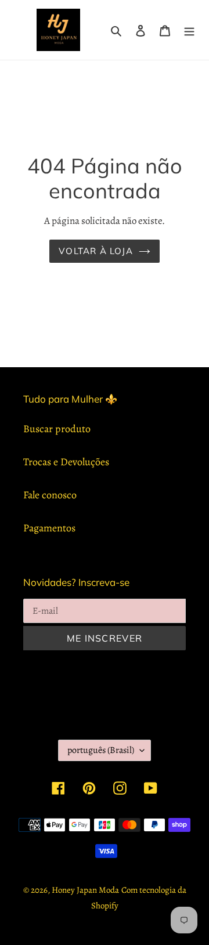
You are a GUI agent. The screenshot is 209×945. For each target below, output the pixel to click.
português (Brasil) (100, 750)
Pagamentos (49, 528)
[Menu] (189, 30)
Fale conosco (50, 495)
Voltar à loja (96, 250)
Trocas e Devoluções (66, 462)
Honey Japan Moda (85, 890)
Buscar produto (57, 429)
